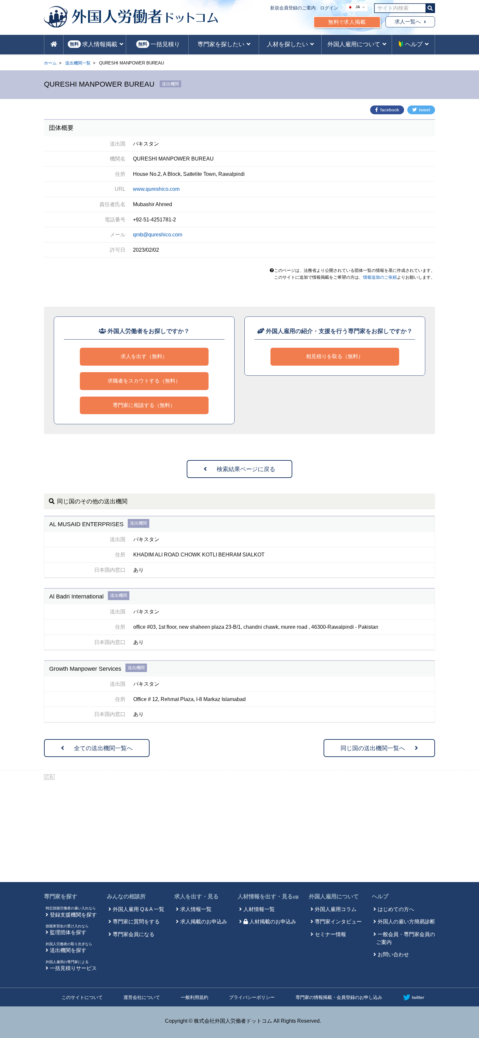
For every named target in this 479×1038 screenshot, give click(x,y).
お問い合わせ (393, 954)
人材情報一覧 (259, 909)
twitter (418, 997)
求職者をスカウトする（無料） (144, 381)
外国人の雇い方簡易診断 (406, 921)
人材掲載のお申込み (272, 921)
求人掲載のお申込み (203, 921)
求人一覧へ (408, 21)
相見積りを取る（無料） (334, 356)
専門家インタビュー (338, 921)
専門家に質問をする (136, 921)
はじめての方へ (396, 909)
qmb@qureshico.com (157, 234)
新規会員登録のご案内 (293, 7)
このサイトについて (82, 997)
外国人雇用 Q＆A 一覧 (138, 909)
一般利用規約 (194, 997)
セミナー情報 (330, 934)
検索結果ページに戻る (246, 469)
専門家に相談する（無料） (144, 405)
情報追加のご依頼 (380, 277)
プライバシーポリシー (252, 997)
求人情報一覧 (195, 909)
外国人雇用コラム (335, 909)
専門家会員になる (133, 934)
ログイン (329, 7)
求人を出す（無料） (144, 356)
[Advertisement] (239, 830)
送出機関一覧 (78, 63)
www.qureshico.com (156, 189)
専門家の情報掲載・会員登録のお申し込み (339, 997)
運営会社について (141, 997)
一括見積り (159, 44)
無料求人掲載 (347, 22)
